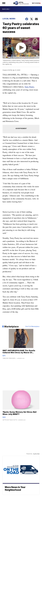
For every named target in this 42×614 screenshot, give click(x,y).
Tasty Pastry (29, 86)
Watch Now (36, 3)
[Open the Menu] (4, 3)
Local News (9, 19)
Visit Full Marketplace (32, 326)
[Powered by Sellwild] (36, 454)
